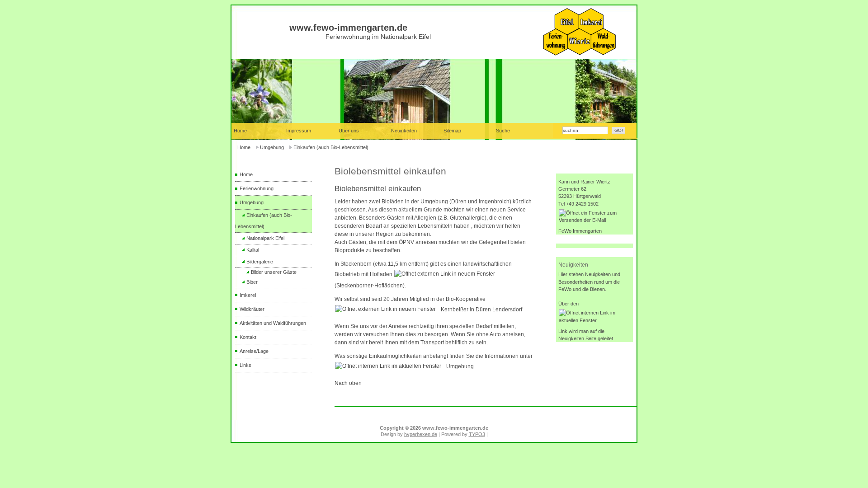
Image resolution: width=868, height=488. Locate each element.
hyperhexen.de (420, 434)
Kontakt (248, 337)
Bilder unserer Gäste (274, 272)
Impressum (298, 130)
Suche (503, 130)
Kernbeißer (454, 309)
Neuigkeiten (404, 130)
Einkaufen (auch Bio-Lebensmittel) (330, 147)
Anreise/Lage (254, 351)
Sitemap (452, 130)
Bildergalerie (259, 261)
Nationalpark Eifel (265, 238)
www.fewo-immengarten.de (348, 28)
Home (243, 147)
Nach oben (348, 383)
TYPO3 (477, 434)
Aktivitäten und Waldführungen (273, 323)
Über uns (349, 130)
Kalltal (252, 250)
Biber (252, 282)
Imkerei (248, 295)
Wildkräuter (252, 309)
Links (245, 365)
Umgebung (272, 147)
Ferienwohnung (257, 188)
